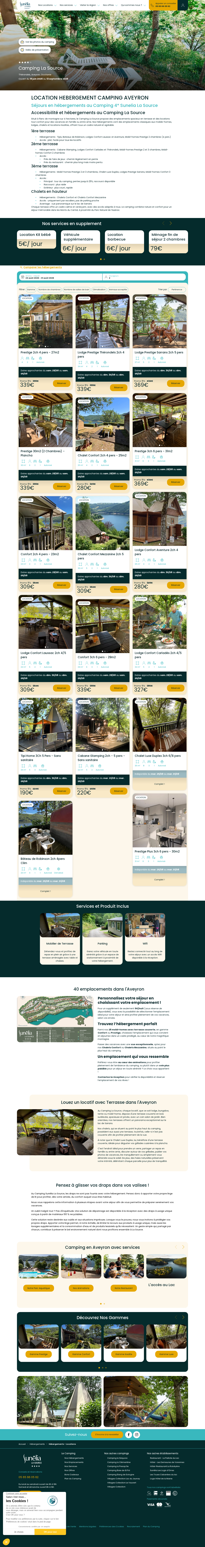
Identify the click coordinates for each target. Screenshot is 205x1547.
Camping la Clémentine (119, 1462)
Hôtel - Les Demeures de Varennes (167, 1462)
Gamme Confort (81, 1354)
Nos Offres (70, 1470)
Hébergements (37, 1444)
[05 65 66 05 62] (152, 5)
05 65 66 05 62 (162, 6)
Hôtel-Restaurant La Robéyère (165, 1466)
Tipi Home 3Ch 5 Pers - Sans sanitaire (41, 758)
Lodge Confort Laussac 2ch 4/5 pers (43, 655)
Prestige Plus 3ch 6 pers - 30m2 (157, 851)
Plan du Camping (73, 1478)
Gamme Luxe (166, 1354)
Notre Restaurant (124, 1288)
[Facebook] (128, 1434)
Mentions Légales (87, 1526)
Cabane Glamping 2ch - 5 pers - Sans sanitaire (101, 758)
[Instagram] (136, 1434)
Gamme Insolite (123, 1354)
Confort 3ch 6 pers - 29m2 (97, 657)
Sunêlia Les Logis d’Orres (162, 1470)
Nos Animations (81, 1288)
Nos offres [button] (108, 5)
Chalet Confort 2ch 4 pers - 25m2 (102, 455)
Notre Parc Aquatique (38, 1288)
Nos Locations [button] (45, 5)
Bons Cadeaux (72, 1474)
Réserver (61, 383)
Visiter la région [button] (88, 5)
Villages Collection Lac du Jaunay (123, 1478)
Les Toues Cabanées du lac (163, 1474)
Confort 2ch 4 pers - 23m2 (40, 554)
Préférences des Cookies (111, 1526)
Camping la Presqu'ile (118, 1466)
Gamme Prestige (39, 1354)
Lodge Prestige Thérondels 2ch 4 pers (101, 354)
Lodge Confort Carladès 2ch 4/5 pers (158, 655)
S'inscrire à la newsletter (107, 1434)
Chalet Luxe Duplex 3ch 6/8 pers (158, 756)
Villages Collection (116, 1486)
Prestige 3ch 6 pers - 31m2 (153, 451)
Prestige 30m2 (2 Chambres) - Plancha (43, 453)
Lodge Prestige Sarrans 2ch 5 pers (159, 352)
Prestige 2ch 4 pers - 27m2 (40, 352)
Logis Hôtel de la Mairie (161, 1478)
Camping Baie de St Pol (118, 1470)
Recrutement (133, 1526)
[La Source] (26, 5)
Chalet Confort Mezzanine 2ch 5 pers (101, 556)
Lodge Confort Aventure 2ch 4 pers (156, 552)
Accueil (22, 1444)
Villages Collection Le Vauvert (121, 1482)
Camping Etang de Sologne (120, 1474)
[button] (182, 5)
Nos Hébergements (74, 1458)
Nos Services (71, 1466)
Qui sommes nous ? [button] (132, 5)
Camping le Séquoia (117, 1458)
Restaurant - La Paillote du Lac (164, 1458)
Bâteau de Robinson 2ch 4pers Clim (43, 861)
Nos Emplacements (74, 1462)
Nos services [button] (66, 5)
